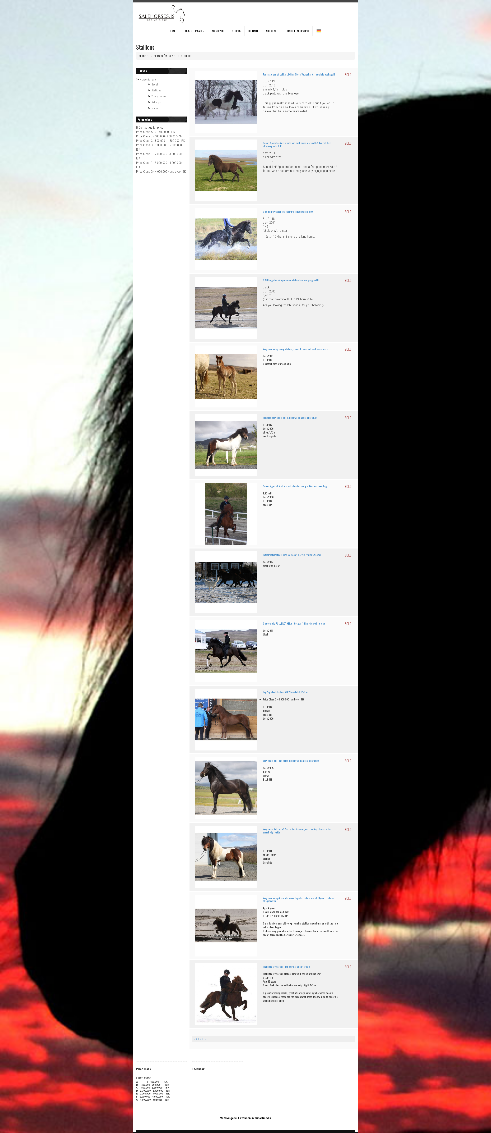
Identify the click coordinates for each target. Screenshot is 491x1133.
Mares (155, 108)
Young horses (159, 96)
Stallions (186, 56)
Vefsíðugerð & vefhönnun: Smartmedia (245, 1118)
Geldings (156, 102)
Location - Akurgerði (297, 31)
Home (173, 31)
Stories (236, 31)
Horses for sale (193, 31)
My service (218, 31)
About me (271, 31)
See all (155, 84)
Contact (253, 31)
